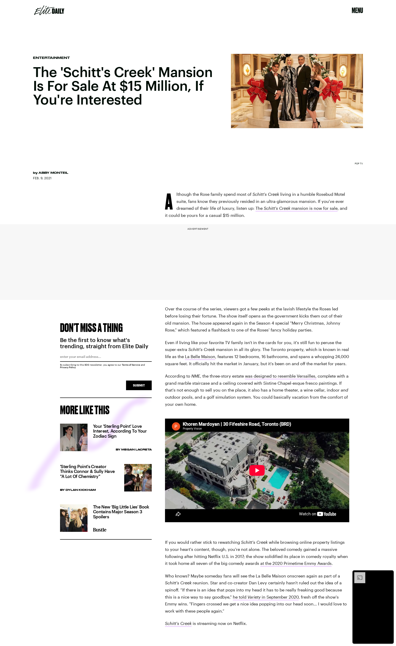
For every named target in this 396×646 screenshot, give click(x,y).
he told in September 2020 (266, 596)
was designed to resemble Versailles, (280, 375)
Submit (139, 385)
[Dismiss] (388, 574)
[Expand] (357, 574)
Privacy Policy (68, 367)
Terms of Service (131, 364)
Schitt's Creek (178, 623)
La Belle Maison (200, 356)
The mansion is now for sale (297, 208)
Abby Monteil (53, 172)
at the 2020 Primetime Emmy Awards (296, 563)
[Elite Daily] (49, 10)
